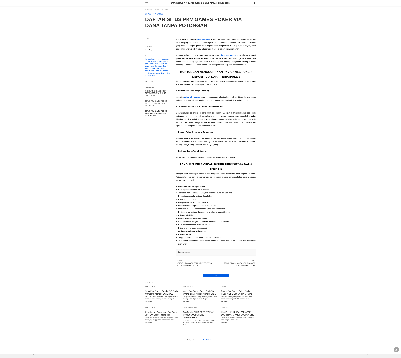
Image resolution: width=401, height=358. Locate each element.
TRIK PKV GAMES (150, 286)
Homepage (148, 9)
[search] (254, 3)
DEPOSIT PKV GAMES (161, 9)
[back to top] (396, 349)
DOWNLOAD (224, 307)
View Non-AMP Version (207, 340)
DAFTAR (223, 286)
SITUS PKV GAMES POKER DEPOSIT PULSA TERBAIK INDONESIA (156, 103)
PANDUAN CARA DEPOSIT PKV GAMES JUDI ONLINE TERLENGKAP (155, 93)
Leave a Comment (216, 276)
